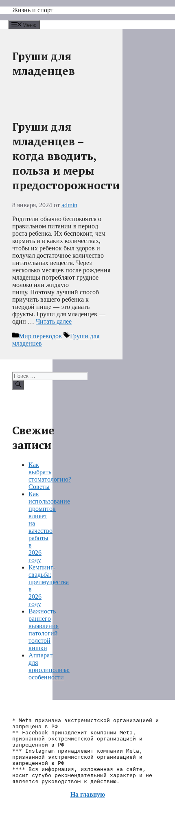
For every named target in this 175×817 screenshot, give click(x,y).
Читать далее (54, 321)
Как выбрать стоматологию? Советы (49, 475)
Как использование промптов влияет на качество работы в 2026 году (49, 527)
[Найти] (18, 384)
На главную (87, 794)
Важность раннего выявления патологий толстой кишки (43, 629)
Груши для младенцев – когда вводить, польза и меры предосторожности (66, 156)
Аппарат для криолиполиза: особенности (49, 666)
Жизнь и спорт (32, 10)
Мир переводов (40, 336)
